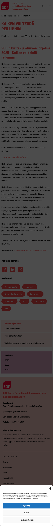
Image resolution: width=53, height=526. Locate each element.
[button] (49, 488)
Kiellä (26, 513)
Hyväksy (26, 505)
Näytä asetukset (26, 520)
